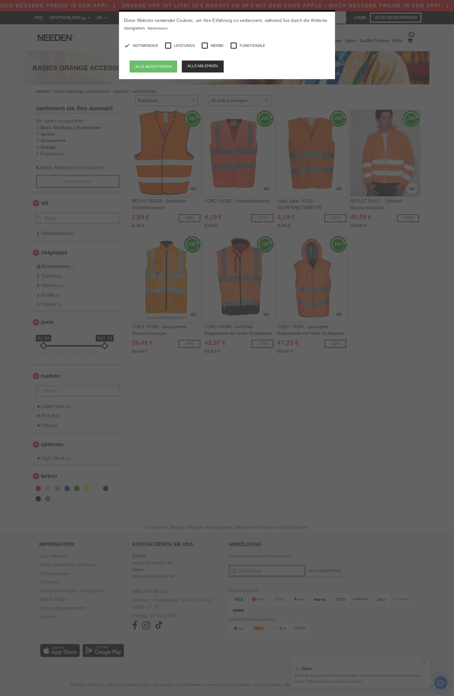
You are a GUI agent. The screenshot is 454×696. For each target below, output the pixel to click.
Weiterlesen (158, 28)
